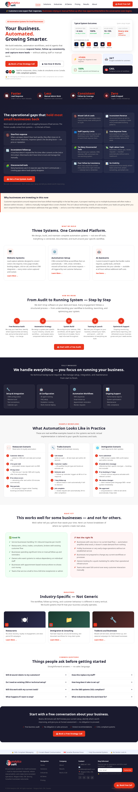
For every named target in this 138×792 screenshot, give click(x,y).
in (84, 777)
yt (92, 777)
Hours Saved (108, 28)
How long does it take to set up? (102, 682)
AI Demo (68, 4)
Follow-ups (94, 28)
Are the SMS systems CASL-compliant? (102, 689)
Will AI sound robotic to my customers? (36, 675)
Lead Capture (123, 28)
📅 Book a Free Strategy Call (21, 64)
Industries (58, 4)
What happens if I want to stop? (36, 697)
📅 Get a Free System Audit (19, 179)
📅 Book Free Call (122, 4)
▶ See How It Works (51, 64)
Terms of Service (127, 788)
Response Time (80, 28)
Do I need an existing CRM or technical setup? (36, 682)
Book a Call (63, 773)
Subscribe (127, 770)
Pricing (77, 4)
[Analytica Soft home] (12, 4)
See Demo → (101, 273)
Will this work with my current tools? (36, 689)
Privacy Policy (116, 788)
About (94, 4)
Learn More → (12, 276)
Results (86, 4)
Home (37, 4)
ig (88, 777)
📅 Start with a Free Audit (69, 347)
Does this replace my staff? (102, 675)
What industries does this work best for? (102, 697)
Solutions (47, 4)
